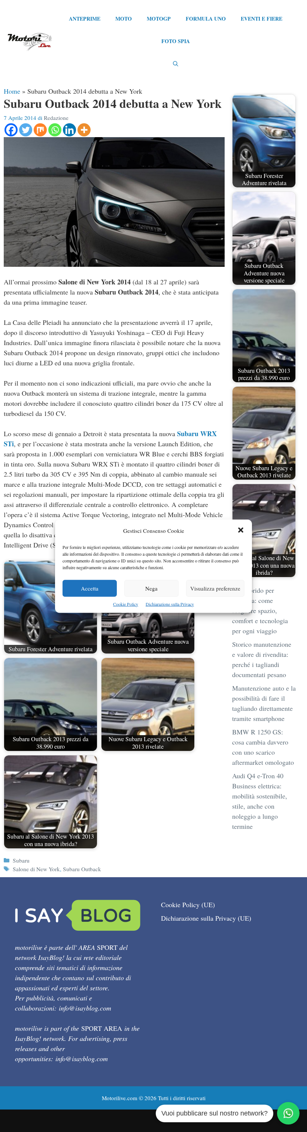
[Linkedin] (69, 129)
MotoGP (159, 18)
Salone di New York (36, 869)
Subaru (21, 860)
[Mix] (40, 129)
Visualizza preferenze (215, 588)
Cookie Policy (125, 604)
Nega (151, 588)
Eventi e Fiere (261, 18)
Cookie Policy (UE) (188, 904)
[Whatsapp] (54, 129)
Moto (123, 18)
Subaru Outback (82, 869)
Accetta (89, 588)
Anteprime (84, 18)
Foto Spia (175, 41)
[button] (240, 530)
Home (12, 91)
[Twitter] (25, 129)
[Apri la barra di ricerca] (175, 63)
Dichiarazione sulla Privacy (170, 604)
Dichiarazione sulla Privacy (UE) (206, 918)
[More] (84, 129)
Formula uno (206, 18)
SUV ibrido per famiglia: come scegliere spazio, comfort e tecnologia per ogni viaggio (260, 610)
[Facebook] (11, 129)
